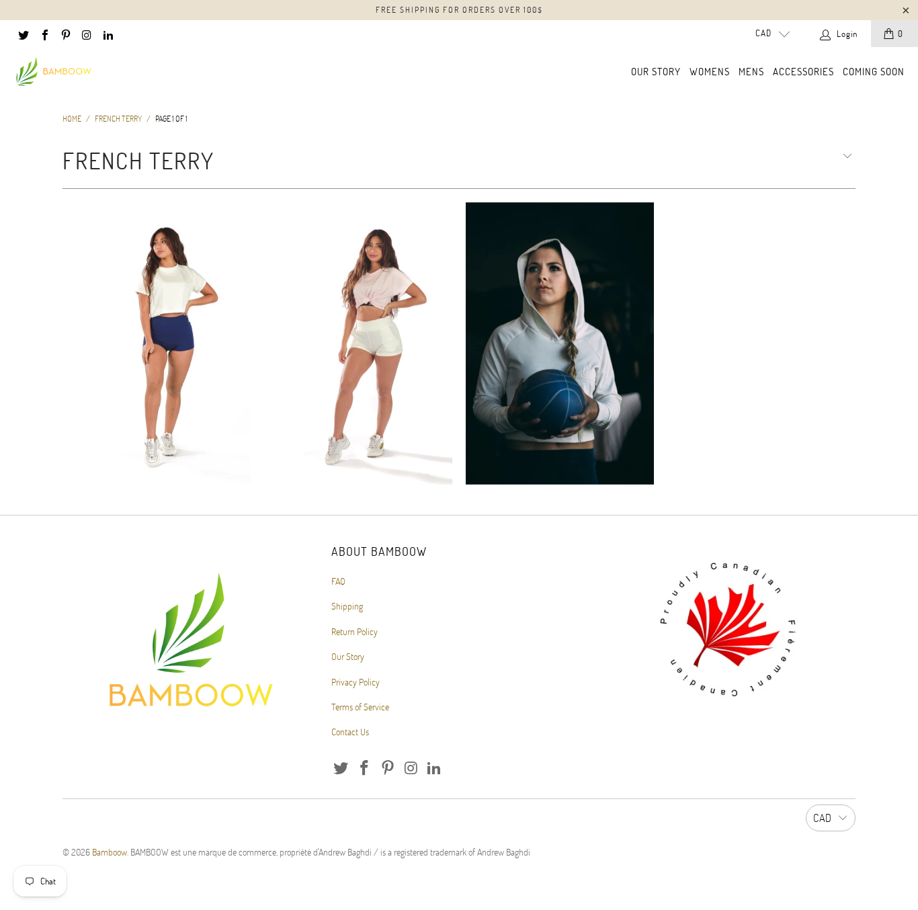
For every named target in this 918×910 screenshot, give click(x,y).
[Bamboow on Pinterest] (65, 34)
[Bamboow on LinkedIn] (107, 34)
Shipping (347, 605)
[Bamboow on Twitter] (23, 34)
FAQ (338, 581)
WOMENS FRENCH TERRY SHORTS (358, 343)
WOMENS (710, 71)
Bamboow (109, 851)
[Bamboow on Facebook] (44, 34)
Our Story (347, 656)
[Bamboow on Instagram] (86, 34)
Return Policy (354, 631)
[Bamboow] (53, 72)
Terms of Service (360, 706)
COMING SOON (874, 71)
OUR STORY (656, 71)
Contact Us (350, 731)
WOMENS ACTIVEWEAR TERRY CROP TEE (156, 343)
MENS (751, 71)
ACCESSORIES (803, 71)
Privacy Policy (355, 681)
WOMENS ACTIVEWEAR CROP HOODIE (560, 343)
